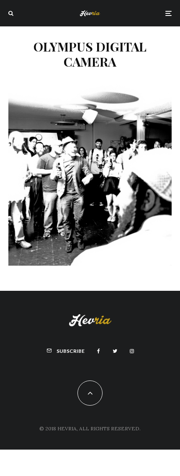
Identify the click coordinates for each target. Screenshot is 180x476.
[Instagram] (131, 351)
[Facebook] (98, 351)
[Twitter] (114, 351)
